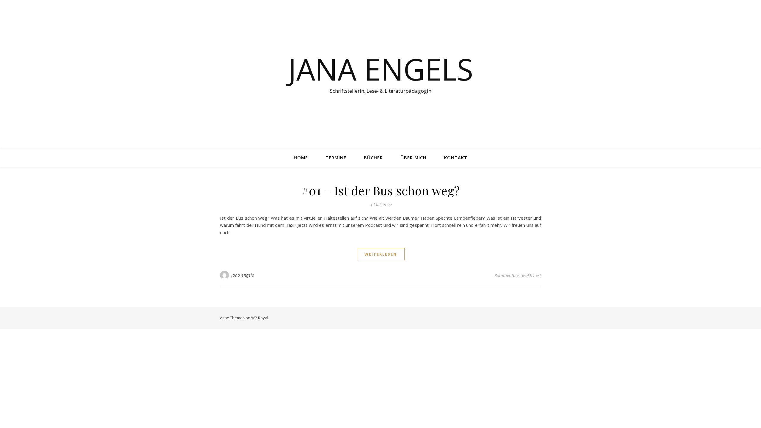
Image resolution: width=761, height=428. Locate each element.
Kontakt (455, 157)
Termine (336, 157)
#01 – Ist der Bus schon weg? (380, 190)
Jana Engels (380, 69)
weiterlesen (380, 254)
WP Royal (259, 317)
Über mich (413, 157)
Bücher (373, 157)
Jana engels (242, 275)
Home (301, 157)
